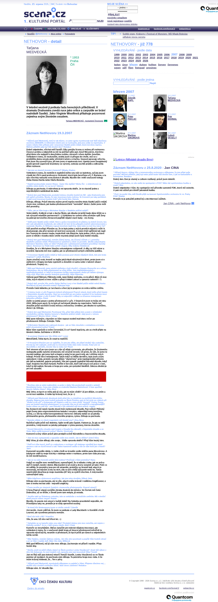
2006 (167, 54)
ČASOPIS (38, 29)
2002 (138, 54)
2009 (189, 54)
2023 (124, 61)
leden (117, 64)
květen (152, 64)
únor (125, 64)
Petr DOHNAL (172, 117)
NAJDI (100, 21)
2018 (174, 57)
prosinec (151, 67)
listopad (140, 67)
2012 (131, 57)
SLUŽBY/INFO (92, 29)
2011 (124, 57)
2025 (138, 61)
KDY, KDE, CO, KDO (57, 29)
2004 (152, 54)
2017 (166, 57)
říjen (130, 67)
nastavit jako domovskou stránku (122, 24)
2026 (145, 61)
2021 (195, 57)
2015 (152, 57)
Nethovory (42, 34)
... (105, 121)
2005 (159, 54)
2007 (174, 54)
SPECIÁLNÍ (76, 29)
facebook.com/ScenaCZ (164, 29)
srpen (117, 67)
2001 (131, 54)
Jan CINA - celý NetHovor (177, 203)
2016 (159, 57)
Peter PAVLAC (132, 117)
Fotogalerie (70, 34)
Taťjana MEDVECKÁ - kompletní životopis (84, 121)
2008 (182, 54)
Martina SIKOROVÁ (133, 136)
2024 (131, 61)
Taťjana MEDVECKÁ (174, 99)
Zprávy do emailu (35, 588)
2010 (117, 57)
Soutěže (31, 34)
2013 (138, 57)
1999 (117, 54)
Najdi (153, 83)
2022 (117, 61)
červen (162, 64)
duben (143, 64)
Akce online (56, 34)
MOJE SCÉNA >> (117, 4)
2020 (188, 57)
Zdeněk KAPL (131, 99)
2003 (145, 54)
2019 (181, 57)
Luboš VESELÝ (172, 136)
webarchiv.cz (185, 29)
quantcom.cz (144, 29)
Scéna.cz (30, 8)
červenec (173, 64)
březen (133, 64)
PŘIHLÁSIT (114, 14)
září (124, 67)
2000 (124, 54)
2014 (145, 57)
